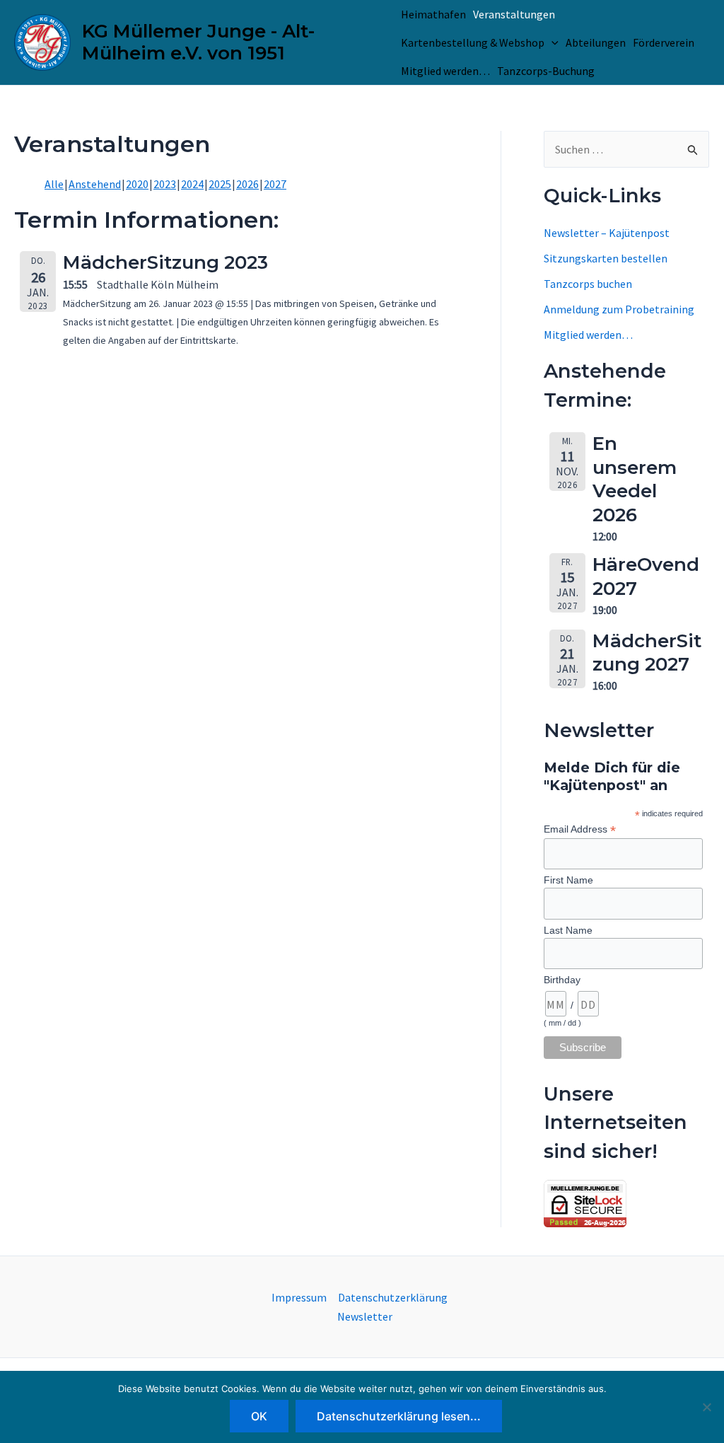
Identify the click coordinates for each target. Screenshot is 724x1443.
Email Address (580, 829)
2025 (220, 184)
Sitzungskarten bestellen (605, 258)
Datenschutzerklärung (393, 1297)
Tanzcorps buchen (588, 284)
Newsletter (364, 1316)
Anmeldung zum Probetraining (619, 309)
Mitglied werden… (445, 71)
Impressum (299, 1297)
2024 (192, 184)
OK (259, 1416)
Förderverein (663, 42)
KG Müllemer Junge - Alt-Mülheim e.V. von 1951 (198, 42)
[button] (551, 42)
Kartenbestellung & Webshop (472, 42)
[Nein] (706, 1407)
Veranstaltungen (514, 14)
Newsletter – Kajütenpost (607, 233)
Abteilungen (596, 42)
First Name (568, 880)
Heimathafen (433, 14)
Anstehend (95, 184)
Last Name (568, 930)
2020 (137, 184)
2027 (275, 184)
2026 (247, 184)
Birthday (562, 979)
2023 (164, 184)
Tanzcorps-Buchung (546, 71)
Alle (54, 184)
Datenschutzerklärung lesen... (399, 1416)
